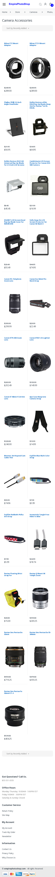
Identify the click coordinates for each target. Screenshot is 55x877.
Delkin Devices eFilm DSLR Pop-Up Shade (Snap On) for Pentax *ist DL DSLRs (40, 105)
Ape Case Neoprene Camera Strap (38, 398)
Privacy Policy (7, 853)
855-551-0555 (8, 780)
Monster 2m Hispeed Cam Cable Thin (14, 457)
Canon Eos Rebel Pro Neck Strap (38, 280)
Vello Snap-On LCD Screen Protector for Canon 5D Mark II (38, 222)
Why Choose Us (8, 857)
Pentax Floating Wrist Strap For (13, 574)
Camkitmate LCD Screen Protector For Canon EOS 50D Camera (40, 163)
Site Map (5, 815)
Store (17, 12)
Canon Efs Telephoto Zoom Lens (12, 280)
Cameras (33, 12)
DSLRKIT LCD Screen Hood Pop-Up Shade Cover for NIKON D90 (14, 222)
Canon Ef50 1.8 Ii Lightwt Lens (40, 339)
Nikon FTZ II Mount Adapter (37, 44)
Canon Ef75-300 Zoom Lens (13, 339)
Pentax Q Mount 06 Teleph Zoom (37, 574)
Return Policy (7, 811)
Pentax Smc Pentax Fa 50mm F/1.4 (13, 692)
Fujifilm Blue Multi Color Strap (40, 457)
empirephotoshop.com (15, 868)
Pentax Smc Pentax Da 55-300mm (40, 633)
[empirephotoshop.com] (19, 4)
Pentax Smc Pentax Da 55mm (13, 633)
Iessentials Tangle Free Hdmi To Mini (39, 515)
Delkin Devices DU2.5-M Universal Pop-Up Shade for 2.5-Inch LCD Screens (14, 163)
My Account (7, 828)
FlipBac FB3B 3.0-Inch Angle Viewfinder (12, 103)
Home (4, 12)
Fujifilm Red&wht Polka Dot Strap (13, 515)
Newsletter (6, 836)
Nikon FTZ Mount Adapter (11, 44)
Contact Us (6, 849)
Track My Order (8, 832)
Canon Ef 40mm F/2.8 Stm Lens (14, 398)
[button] (40, 4)
